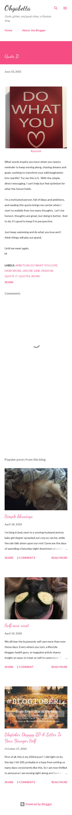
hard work (13, 270)
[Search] (56, 7)
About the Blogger (34, 30)
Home (8, 30)
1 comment (25, 666)
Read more (59, 557)
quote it (11, 276)
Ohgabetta (18, 8)
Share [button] (9, 282)
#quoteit (36, 151)
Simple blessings (19, 516)
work (35, 276)
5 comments (26, 782)
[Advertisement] (36, 421)
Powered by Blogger (38, 804)
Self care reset (17, 625)
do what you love (44, 265)
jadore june (31, 270)
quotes (24, 276)
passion (47, 270)
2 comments (26, 557)
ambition (22, 265)
